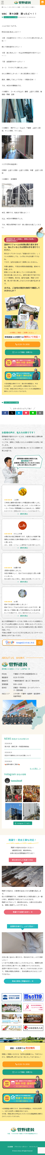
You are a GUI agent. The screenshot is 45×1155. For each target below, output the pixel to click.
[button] (5, 413)
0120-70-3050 (24, 344)
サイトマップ (33, 1147)
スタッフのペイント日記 (10, 17)
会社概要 (10, 1147)
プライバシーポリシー (21, 1147)
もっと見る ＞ (35, 768)
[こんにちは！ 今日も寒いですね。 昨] (31, 811)
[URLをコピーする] (40, 413)
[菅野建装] (22, 2)
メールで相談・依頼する (23, 352)
